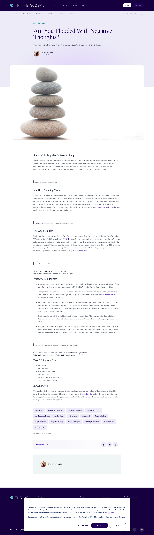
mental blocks (87, 394)
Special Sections (128, 14)
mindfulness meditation (75, 410)
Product (55, 5)
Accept (99, 525)
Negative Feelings (100, 416)
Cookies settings (81, 525)
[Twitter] (109, 444)
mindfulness (82, 251)
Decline (117, 525)
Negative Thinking (57, 421)
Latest (15, 14)
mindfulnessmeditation (42, 416)
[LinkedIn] (115, 444)
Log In (127, 5)
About (84, 5)
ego (50, 316)
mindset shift (86, 416)
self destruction (40, 427)
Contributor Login (130, 497)
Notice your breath (109, 295)
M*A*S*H (66, 239)
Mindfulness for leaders (55, 410)
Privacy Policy (109, 513)
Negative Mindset (40, 421)
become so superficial (81, 248)
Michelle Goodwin (48, 52)
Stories (65, 5)
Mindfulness (39, 410)
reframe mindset (109, 421)
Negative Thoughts (74, 421)
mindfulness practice (93, 410)
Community (40, 23)
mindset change (59, 416)
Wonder (50, 14)
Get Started (138, 5)
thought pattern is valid (105, 207)
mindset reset (73, 416)
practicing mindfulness (92, 421)
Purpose (61, 14)
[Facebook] (103, 444)
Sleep (72, 14)
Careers (74, 5)
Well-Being (27, 14)
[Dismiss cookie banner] (125, 502)
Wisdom (39, 14)
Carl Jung (86, 355)
